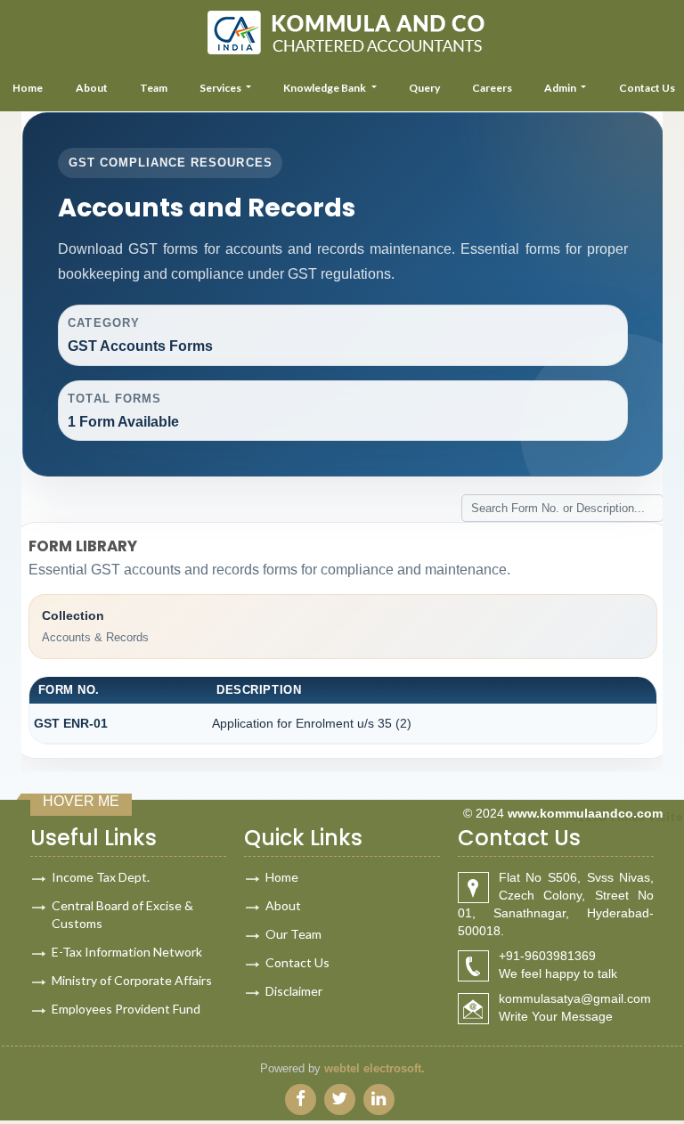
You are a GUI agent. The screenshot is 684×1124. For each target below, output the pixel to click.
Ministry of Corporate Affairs (132, 980)
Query (424, 87)
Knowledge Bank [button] (325, 87)
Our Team (293, 933)
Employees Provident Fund (126, 1008)
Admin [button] (561, 87)
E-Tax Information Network (127, 951)
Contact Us (297, 962)
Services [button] (221, 87)
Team (153, 87)
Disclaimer (293, 990)
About (92, 87)
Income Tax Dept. (101, 876)
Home (281, 876)
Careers (492, 87)
